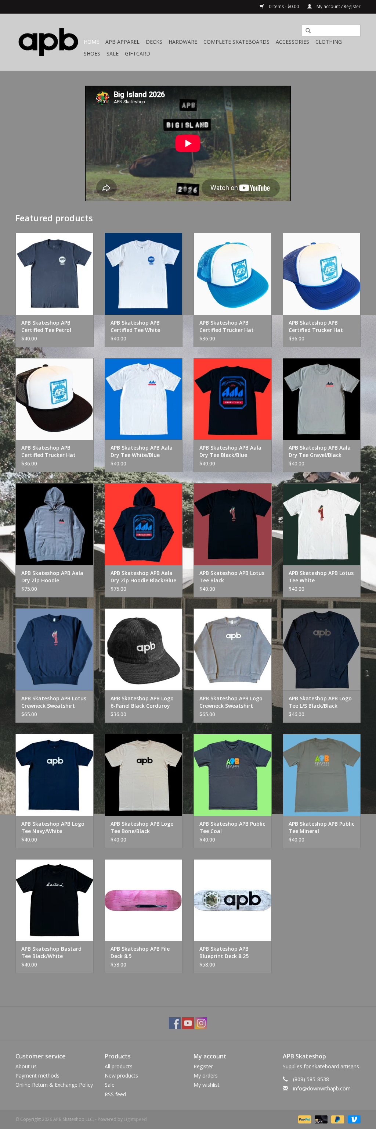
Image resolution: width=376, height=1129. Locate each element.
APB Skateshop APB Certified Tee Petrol (46, 326)
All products (119, 1066)
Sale (112, 53)
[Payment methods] (304, 1119)
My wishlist (207, 1084)
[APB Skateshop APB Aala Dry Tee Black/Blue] (233, 399)
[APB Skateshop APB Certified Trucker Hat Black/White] (54, 399)
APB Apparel (122, 41)
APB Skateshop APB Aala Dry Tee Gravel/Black (320, 451)
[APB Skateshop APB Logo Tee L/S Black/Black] (322, 649)
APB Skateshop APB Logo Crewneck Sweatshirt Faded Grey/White (231, 702)
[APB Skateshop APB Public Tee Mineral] (322, 775)
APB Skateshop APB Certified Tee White (135, 326)
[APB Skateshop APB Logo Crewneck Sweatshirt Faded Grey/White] (233, 649)
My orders (206, 1075)
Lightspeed (135, 1119)
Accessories (292, 41)
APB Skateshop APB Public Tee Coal (232, 827)
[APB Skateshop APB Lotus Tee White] (322, 524)
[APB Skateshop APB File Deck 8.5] (144, 900)
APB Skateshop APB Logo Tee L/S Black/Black (320, 702)
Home (91, 41)
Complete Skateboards (236, 41)
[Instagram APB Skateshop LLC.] (201, 1023)
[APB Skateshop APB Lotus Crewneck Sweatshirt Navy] (54, 649)
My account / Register (338, 6)
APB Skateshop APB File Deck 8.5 (140, 952)
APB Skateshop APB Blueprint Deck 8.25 (224, 952)
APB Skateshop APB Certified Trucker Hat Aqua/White (226, 326)
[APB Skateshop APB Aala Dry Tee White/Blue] (144, 399)
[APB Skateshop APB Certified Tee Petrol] (54, 274)
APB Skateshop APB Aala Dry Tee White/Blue (142, 451)
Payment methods (37, 1075)
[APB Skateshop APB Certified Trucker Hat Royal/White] (322, 274)
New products (121, 1075)
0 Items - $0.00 (284, 6)
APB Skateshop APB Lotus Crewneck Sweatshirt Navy (53, 702)
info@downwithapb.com (322, 1088)
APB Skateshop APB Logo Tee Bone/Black (142, 827)
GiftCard (137, 53)
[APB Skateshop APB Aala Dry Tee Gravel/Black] (322, 399)
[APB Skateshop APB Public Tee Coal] (233, 775)
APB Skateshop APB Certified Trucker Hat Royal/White (316, 326)
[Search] (305, 31)
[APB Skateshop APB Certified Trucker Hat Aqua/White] (233, 274)
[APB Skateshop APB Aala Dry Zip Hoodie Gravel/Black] (54, 524)
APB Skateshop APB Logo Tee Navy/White (52, 827)
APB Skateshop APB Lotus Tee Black (231, 576)
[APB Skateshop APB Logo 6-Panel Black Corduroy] (144, 649)
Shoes (92, 53)
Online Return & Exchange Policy (54, 1084)
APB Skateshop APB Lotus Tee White (321, 576)
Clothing (328, 41)
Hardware (183, 41)
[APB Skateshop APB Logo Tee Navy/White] (54, 775)
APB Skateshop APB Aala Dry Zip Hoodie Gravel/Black (52, 576)
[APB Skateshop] (48, 42)
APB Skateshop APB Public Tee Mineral (321, 827)
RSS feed (115, 1094)
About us (26, 1066)
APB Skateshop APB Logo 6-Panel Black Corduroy (142, 702)
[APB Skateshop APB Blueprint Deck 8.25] (233, 900)
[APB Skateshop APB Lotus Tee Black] (233, 524)
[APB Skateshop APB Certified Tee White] (144, 274)
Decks (154, 41)
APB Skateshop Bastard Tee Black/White (51, 952)
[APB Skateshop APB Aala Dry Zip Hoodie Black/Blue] (144, 524)
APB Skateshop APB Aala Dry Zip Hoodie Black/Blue (143, 576)
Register (203, 1066)
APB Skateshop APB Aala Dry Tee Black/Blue (230, 451)
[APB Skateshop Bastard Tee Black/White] (54, 900)
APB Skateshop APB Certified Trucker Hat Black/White (48, 451)
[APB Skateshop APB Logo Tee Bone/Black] (144, 775)
